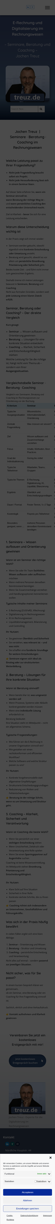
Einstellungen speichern (27, 1208)
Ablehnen (27, 1200)
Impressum (47, 1216)
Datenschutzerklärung (29, 1216)
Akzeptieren (27, 1192)
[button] (50, 1157)
